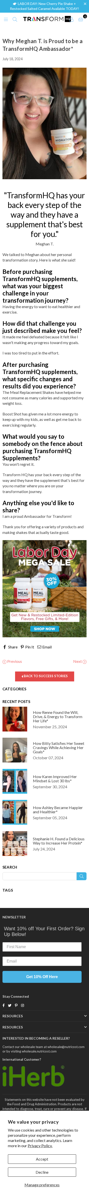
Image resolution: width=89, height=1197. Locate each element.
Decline (42, 1172)
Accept (42, 1159)
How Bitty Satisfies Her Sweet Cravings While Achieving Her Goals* (58, 747)
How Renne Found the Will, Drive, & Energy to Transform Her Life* (57, 716)
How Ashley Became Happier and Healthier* (58, 809)
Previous (14, 661)
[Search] (14, 19)
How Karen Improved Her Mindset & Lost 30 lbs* (55, 778)
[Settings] (71, 19)
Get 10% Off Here (42, 977)
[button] (86, 3)
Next (78, 661)
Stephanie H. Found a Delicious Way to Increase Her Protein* (59, 841)
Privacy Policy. (40, 1145)
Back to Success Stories (45, 676)
